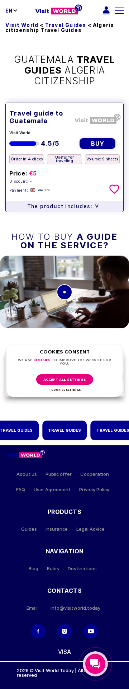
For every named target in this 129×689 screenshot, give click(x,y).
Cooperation (94, 474)
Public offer (59, 474)
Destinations (82, 568)
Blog (33, 568)
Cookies (42, 360)
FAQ (20, 489)
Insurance (57, 529)
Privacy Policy (94, 489)
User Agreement (52, 489)
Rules (53, 568)
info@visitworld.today (75, 608)
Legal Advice (90, 529)
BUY (97, 143)
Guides (29, 529)
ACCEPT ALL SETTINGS (64, 380)
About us (26, 474)
